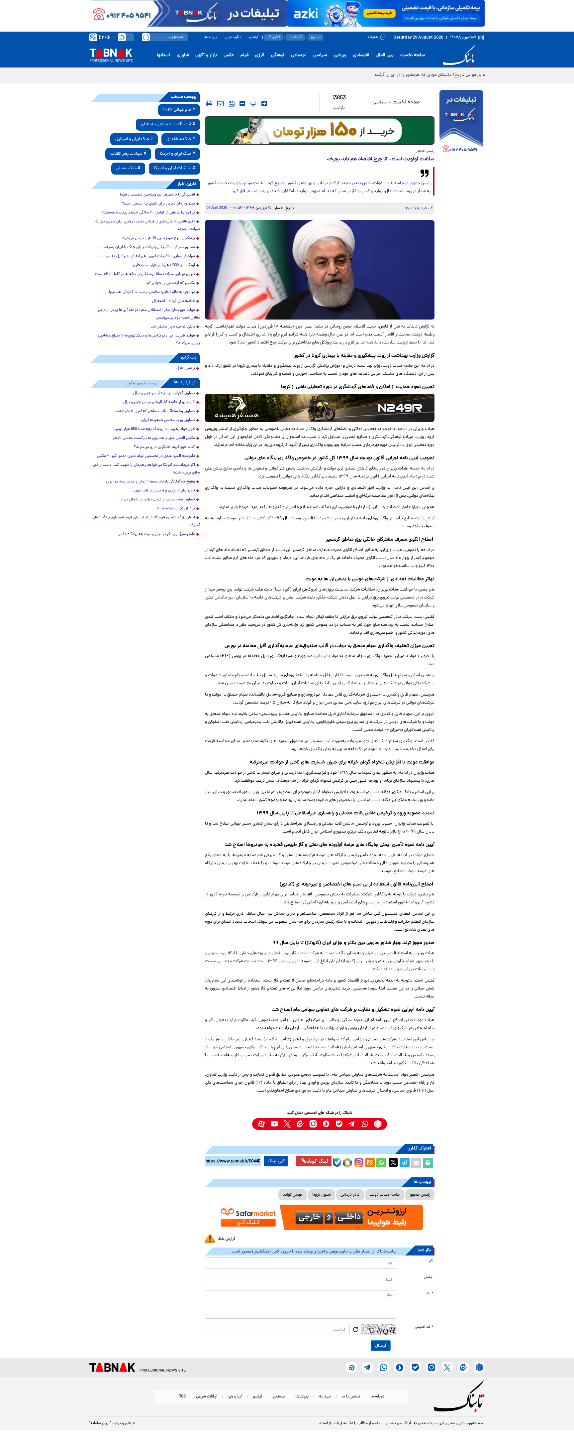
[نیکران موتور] (319, 408)
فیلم (244, 55)
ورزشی (340, 55)
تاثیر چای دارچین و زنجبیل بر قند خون (164, 491)
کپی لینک (276, 1161)
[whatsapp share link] (381, 1163)
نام (431, 1261)
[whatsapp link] (365, 1124)
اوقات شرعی (206, 1396)
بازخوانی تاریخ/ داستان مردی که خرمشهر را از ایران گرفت (428, 74)
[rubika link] (378, 1124)
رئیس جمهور (420, 1195)
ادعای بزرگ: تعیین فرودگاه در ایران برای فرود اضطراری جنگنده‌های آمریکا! (146, 521)
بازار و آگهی (206, 55)
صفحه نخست (412, 55)
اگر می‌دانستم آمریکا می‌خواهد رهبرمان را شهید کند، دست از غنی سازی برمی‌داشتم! (146, 469)
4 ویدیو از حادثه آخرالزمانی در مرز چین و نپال (159, 402)
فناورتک (273, 37)
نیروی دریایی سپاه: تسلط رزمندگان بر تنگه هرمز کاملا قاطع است (145, 274)
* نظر (429, 1293)
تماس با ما (350, 1396)
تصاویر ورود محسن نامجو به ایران (168, 420)
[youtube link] (274, 1124)
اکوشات (295, 37)
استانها (163, 55)
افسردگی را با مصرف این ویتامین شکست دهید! (157, 195)
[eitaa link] (300, 1124)
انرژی (259, 55)
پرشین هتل (185, 368)
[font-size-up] (264, 103)
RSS (182, 1396)
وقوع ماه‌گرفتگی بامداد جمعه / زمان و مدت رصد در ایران (150, 482)
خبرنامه (325, 1396)
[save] (231, 103)
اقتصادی (361, 55)
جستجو (278, 1396)
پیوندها (210, 37)
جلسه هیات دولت (384, 1195)
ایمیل (428, 1277)
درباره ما (377, 1396)
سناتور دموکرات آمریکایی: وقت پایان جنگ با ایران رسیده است (145, 247)
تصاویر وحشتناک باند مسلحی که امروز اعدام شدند (155, 411)
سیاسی (320, 55)
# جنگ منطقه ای (180, 139)
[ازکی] (386, 13)
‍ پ (252, 103)
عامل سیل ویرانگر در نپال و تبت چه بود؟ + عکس (156, 534)
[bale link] (339, 1124)
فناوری (183, 55)
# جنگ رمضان (128, 168)
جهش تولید (293, 1195)
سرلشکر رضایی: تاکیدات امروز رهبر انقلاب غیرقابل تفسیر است (146, 256)
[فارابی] (319, 130)
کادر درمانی (350, 1195)
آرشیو (253, 37)
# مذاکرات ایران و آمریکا (174, 168)
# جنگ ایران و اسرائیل (134, 139)
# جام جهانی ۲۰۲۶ (179, 110)
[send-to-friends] (221, 103)
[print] (209, 103)
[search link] (146, 37)
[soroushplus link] (326, 1124)
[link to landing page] (460, 55)
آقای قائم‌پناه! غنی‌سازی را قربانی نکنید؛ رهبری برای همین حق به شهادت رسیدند (147, 225)
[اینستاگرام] (358, 1162)
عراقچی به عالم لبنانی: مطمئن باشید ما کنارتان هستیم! (152, 292)
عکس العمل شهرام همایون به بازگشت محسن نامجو (154, 438)
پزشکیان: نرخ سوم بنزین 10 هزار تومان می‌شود (158, 238)
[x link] (287, 1124)
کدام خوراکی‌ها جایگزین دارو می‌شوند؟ (164, 447)
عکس (229, 55)
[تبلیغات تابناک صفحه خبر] (461, 123)
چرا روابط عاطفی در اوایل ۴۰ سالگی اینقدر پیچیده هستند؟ (148, 213)
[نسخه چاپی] (428, 1163)
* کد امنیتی (424, 1327)
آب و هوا (235, 1396)
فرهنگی (277, 55)
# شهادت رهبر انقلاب (128, 154)
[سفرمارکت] (319, 1217)
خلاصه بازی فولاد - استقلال (173, 301)
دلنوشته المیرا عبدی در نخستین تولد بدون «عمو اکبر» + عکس (146, 456)
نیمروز (316, 37)
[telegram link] (352, 1124)
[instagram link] (313, 1124)
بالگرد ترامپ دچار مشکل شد (172, 327)
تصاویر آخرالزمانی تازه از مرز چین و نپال (164, 393)
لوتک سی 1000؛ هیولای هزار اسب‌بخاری (164, 265)
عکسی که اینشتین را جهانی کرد (170, 283)
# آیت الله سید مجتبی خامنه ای (168, 124)
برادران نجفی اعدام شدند (175, 509)
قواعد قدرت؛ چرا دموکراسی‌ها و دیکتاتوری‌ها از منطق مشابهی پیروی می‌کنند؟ (149, 339)
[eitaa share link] (370, 1163)
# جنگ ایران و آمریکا (177, 154)
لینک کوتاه (317, 1161)
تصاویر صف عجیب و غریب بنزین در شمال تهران (157, 500)
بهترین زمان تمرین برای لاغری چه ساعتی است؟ (158, 204)
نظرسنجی (233, 37)
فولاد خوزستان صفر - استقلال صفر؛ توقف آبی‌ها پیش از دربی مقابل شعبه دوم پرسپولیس (149, 314)
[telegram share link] (405, 1163)
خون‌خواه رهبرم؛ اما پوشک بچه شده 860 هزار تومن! (154, 429)
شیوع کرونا (321, 1195)
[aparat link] (261, 1124)
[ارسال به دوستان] (416, 1163)
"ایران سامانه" (100, 1423)
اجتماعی (299, 55)
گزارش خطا (227, 1239)
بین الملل (385, 55)
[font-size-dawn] (242, 103)
